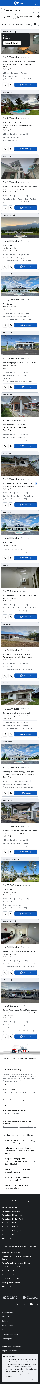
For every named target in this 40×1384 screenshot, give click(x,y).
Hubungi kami (7, 1325)
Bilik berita (6, 1317)
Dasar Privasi (7, 1330)
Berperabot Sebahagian (28, 1127)
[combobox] (19, 10)
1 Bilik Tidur (7, 1113)
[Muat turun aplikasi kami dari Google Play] (31, 1297)
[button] (27, 35)
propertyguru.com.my (10, 1350)
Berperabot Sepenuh (10, 1127)
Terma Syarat (7, 1338)
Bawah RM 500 (8, 1103)
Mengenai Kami (8, 1312)
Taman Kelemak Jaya (10, 1092)
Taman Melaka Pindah (27, 1092)
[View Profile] (20, 31)
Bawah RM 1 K (20, 1103)
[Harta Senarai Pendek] (35, 36)
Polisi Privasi (15, 1367)
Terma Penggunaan (10, 1334)
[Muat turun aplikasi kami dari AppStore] (11, 1297)
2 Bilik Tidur (16, 1113)
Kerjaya (5, 1321)
